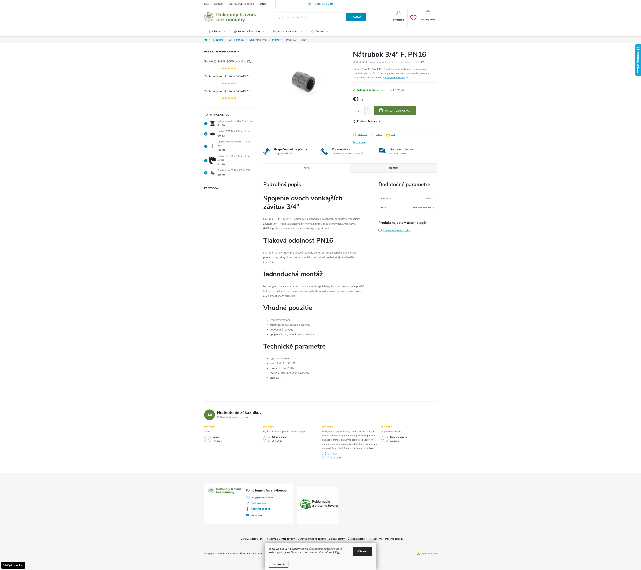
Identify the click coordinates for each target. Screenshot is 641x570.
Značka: (359, 142)
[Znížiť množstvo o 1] (367, 113)
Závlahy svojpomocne (252, 538)
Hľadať (356, 17)
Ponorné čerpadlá (394, 538)
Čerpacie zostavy (356, 538)
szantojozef (257, 515)
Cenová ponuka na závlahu (241, 4)
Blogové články (337, 538)
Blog (206, 4)
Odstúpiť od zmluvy (13, 565)
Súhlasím (362, 551)
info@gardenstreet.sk (262, 497)
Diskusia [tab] (393, 168)
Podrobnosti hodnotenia (397, 62)
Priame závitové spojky (396, 230)
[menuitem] (217, 31)
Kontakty (218, 4)
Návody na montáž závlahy (281, 538)
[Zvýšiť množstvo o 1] (367, 108)
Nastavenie (278, 564)
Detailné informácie (395, 77)
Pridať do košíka (397, 111)
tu (338, 552)
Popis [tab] (307, 168)
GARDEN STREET (260, 509)
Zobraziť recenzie (240, 417)
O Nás (263, 4)
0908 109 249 (258, 503)
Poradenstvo (375, 538)
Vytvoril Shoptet (429, 553)
